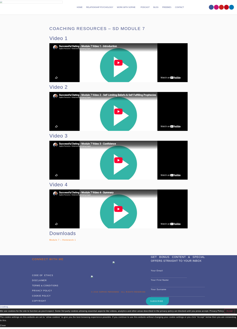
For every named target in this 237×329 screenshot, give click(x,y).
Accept (230, 311)
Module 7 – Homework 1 (62, 240)
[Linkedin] (231, 7)
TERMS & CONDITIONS (45, 286)
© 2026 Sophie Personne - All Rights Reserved (118, 292)
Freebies (166, 7)
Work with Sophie (126, 7)
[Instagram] (216, 7)
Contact (179, 7)
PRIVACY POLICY (42, 291)
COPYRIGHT (39, 301)
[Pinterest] (226, 7)
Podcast (145, 7)
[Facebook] (211, 7)
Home (79, 7)
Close (3, 325)
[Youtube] (221, 7)
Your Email (157, 271)
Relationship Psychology (99, 7)
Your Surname (158, 289)
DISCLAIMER (39, 280)
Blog (155, 7)
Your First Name (160, 280)
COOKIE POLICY (41, 296)
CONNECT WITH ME (48, 259)
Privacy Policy (217, 311)
